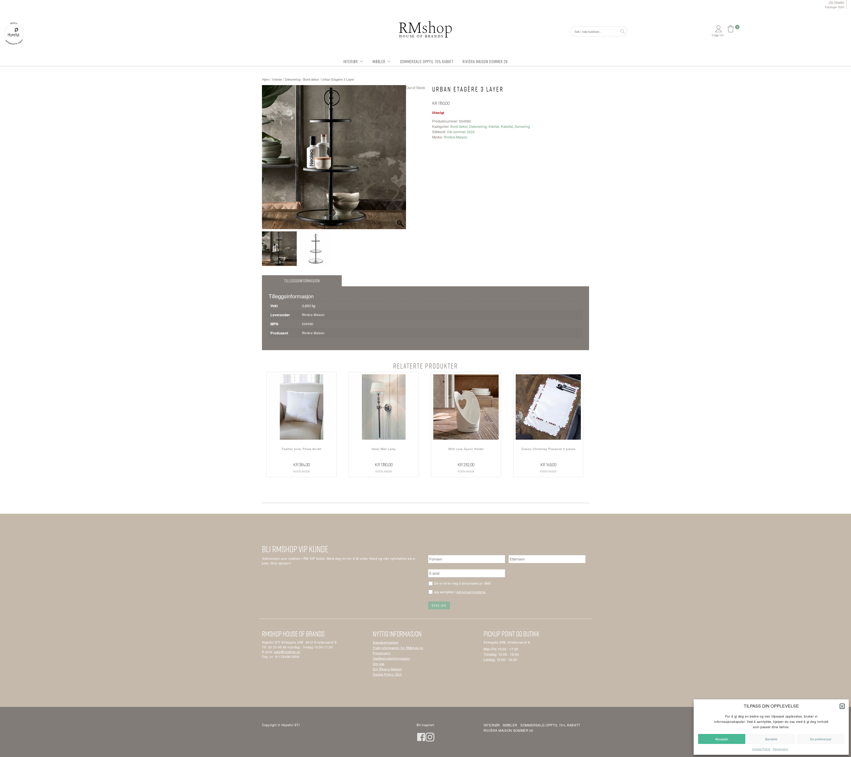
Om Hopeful (836, 2)
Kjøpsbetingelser (385, 642)
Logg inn (718, 35)
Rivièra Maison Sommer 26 (485, 61)
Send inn (439, 605)
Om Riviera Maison (387, 669)
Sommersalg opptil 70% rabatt (426, 61)
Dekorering (293, 79)
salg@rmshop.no (287, 651)
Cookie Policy (761, 749)
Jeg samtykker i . (460, 591)
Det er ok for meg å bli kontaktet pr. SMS (462, 583)
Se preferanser (820, 739)
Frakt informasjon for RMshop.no (398, 647)
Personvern (780, 749)
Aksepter (721, 739)
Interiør (350, 61)
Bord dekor (311, 79)
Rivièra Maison (455, 137)
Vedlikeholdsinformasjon (391, 658)
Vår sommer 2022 (461, 131)
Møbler (379, 61)
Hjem (265, 79)
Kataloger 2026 (834, 7)
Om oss (379, 663)
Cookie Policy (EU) (387, 674)
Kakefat (507, 126)
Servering (522, 126)
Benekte (771, 739)
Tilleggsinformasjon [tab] (302, 281)
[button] (842, 706)
